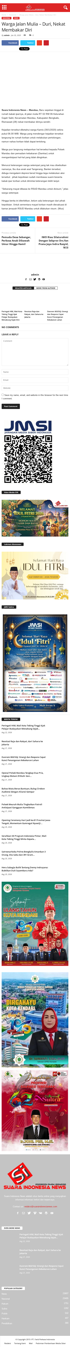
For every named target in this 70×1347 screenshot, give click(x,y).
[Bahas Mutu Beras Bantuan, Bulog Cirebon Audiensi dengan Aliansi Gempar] (60, 793)
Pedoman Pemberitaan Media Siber (51, 1343)
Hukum (5, 1304)
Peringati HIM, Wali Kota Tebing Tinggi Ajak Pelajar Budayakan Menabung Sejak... (23, 727)
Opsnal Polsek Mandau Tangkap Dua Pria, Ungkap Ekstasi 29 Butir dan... (22, 774)
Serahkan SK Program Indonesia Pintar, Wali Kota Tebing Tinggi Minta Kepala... (24, 837)
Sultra (4, 1308)
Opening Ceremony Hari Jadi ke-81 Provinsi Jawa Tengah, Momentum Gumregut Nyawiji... (26, 822)
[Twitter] (35, 279)
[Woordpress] (39, 279)
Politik (4, 1313)
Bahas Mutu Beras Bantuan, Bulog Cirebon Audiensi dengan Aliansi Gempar (23, 790)
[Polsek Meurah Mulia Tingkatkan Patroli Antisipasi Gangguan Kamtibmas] (60, 809)
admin (7, 35)
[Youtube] (44, 279)
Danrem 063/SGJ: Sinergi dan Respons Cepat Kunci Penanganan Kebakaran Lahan (24, 759)
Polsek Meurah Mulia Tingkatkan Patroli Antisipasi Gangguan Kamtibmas (22, 806)
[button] (65, 7)
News (16, 18)
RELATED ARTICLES (23, 288)
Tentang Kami (20, 1343)
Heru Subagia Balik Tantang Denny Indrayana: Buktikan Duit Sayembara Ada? (25, 869)
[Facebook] (26, 279)
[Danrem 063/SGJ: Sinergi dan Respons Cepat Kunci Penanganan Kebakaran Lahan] (57, 301)
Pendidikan (7, 1323)
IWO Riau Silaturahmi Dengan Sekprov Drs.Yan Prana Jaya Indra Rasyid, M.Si (53, 242)
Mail (31, 1343)
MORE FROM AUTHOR (45, 288)
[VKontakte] (40, 1213)
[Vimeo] (34, 1213)
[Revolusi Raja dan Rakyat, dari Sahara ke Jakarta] (35, 301)
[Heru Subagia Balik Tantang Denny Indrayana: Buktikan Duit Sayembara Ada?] (60, 872)
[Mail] (30, 279)
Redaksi (7, 1343)
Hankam (5, 1318)
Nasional (6, 18)
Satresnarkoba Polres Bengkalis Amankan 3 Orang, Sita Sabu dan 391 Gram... (24, 853)
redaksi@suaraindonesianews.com (40, 1206)
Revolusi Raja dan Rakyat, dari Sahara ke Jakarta (33, 314)
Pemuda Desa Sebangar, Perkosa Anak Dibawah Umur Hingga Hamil (16, 240)
